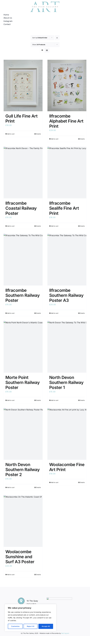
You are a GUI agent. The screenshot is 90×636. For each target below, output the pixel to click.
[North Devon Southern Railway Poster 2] (23, 434)
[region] (30, 617)
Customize (15, 626)
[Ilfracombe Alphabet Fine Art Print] (66, 85)
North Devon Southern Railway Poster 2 (22, 469)
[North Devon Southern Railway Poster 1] (66, 347)
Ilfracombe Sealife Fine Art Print (64, 208)
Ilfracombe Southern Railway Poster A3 (66, 295)
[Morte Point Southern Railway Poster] (23, 347)
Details (38, 134)
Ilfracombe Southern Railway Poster (22, 295)
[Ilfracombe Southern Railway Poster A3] (66, 260)
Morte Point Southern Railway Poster (22, 382)
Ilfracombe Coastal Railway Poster (21, 208)
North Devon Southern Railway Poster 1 (66, 382)
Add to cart (11, 134)
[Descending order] (57, 37)
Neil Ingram (65, 633)
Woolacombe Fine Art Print (66, 467)
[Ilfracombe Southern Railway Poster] (23, 260)
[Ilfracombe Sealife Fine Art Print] (66, 172)
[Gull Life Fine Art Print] (23, 85)
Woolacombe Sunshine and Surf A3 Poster (19, 556)
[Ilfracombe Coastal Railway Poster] (23, 172)
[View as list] (47, 50)
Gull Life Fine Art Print (21, 118)
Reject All (30, 626)
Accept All (46, 626)
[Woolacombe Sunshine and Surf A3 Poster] (23, 521)
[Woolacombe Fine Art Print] (66, 434)
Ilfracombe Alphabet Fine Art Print (66, 121)
